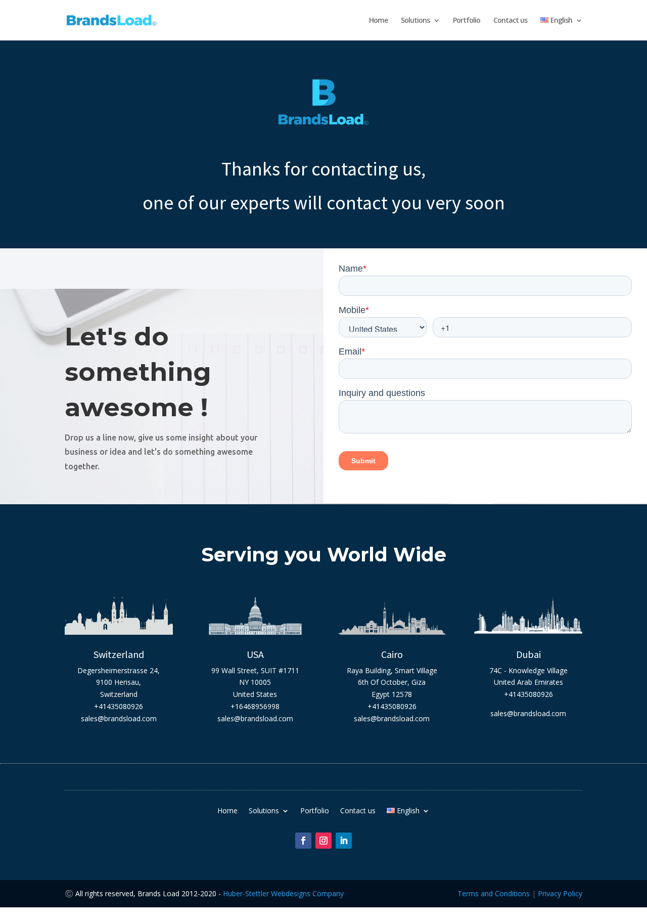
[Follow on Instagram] (323, 840)
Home (378, 21)
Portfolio (466, 21)
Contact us (510, 21)
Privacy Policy (560, 893)
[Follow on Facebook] (303, 840)
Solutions (415, 21)
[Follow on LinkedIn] (344, 840)
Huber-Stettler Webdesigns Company (283, 893)
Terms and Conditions (493, 893)
